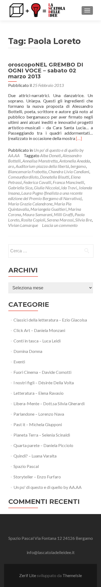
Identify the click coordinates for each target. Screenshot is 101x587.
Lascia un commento (60, 225)
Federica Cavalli (37, 182)
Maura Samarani (37, 214)
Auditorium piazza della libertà (42, 166)
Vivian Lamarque (23, 225)
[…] (79, 138)
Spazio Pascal (26, 466)
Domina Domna (27, 351)
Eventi (19, 361)
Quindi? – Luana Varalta (35, 455)
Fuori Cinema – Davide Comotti (42, 372)
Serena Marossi (60, 219)
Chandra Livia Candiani (68, 171)
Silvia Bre (83, 219)
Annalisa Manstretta (40, 160)
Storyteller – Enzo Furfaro (37, 476)
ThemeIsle (72, 575)
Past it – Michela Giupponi (37, 424)
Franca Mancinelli (68, 182)
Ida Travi (69, 187)
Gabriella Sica (20, 187)
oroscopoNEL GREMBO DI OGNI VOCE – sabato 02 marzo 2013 (45, 70)
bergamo (78, 166)
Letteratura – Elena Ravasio (38, 393)
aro (11, 166)
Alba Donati (50, 155)
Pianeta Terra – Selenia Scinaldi (41, 434)
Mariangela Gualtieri (48, 209)
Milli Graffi (63, 214)
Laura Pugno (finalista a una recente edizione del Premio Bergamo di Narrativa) (45, 195)
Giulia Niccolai (47, 187)
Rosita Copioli (33, 219)
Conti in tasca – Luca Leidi (37, 340)
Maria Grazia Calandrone (30, 203)
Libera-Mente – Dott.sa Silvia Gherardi (49, 403)
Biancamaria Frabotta (27, 171)
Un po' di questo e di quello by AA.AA (47, 487)
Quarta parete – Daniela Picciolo (43, 445)
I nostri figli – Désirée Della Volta (43, 382)
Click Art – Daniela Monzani (39, 330)
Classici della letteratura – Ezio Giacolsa (50, 319)
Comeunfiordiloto (23, 176)
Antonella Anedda (74, 160)
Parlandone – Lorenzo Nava (38, 413)
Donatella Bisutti (54, 176)
